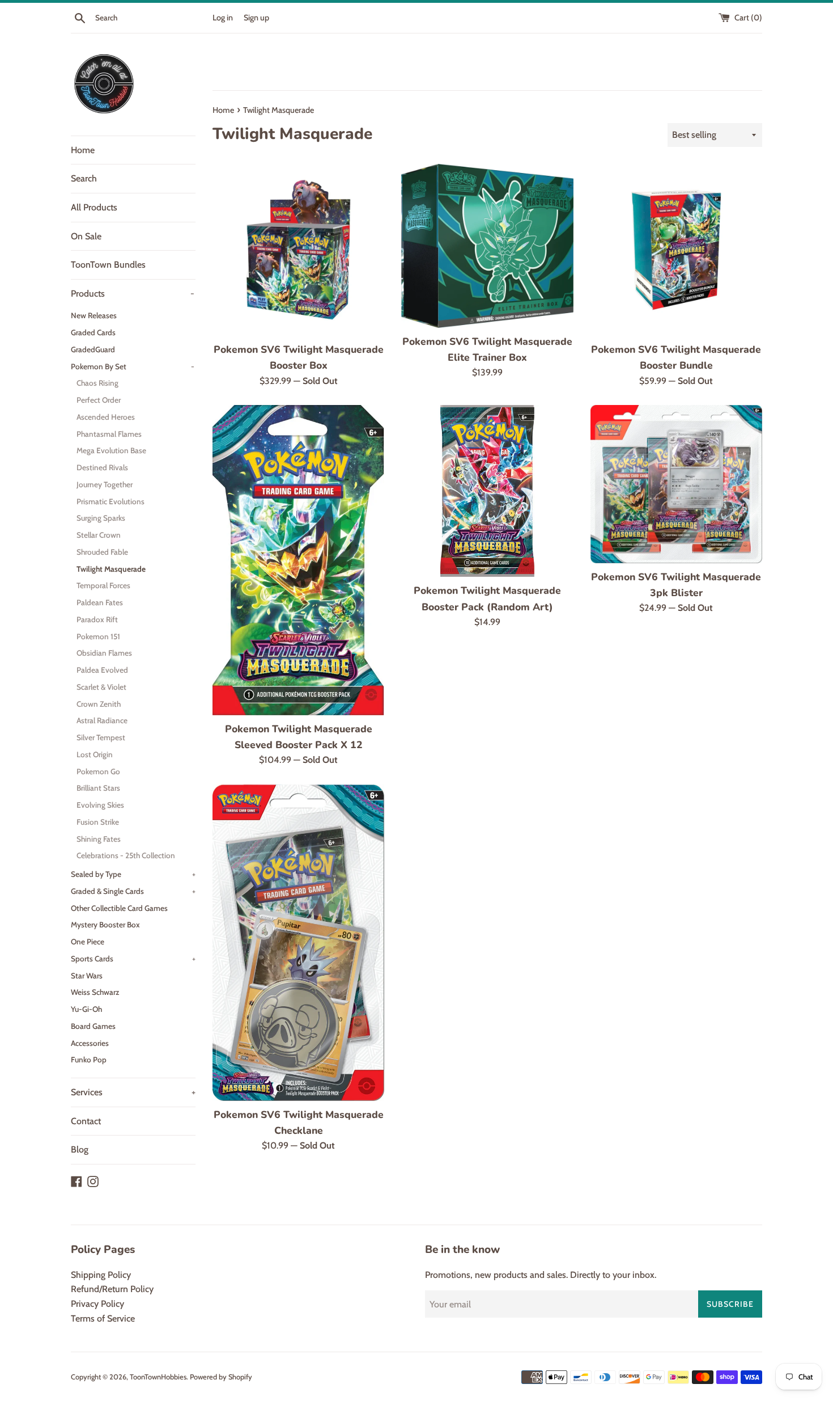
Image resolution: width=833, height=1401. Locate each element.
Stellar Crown (98, 534)
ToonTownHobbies (158, 1377)
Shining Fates (98, 838)
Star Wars (87, 975)
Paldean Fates (99, 602)
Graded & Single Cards (133, 891)
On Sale (86, 236)
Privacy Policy (97, 1303)
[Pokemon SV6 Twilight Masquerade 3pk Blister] (676, 484)
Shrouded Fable (102, 551)
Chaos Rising (97, 382)
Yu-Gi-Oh (86, 1009)
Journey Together (104, 484)
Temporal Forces (103, 585)
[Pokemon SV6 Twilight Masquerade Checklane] (298, 942)
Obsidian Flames (104, 652)
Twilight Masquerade (111, 568)
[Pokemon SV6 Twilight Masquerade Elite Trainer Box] (487, 246)
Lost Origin (94, 754)
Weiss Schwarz (95, 992)
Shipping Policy (101, 1274)
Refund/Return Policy (112, 1289)
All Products (94, 207)
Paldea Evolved (102, 669)
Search (84, 178)
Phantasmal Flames (109, 433)
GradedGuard (93, 349)
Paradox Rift (97, 619)
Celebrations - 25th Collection (125, 855)
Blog (79, 1149)
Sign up (256, 17)
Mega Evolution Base (111, 450)
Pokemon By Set (132, 366)
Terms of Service (103, 1318)
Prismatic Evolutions (110, 501)
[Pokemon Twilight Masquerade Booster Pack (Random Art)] (487, 491)
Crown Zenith (98, 703)
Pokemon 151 (98, 636)
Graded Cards (93, 332)
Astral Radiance (102, 720)
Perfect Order (98, 399)
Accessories (90, 1043)
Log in (222, 17)
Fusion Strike (97, 821)
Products (132, 293)
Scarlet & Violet (101, 686)
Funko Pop (89, 1059)
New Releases (94, 315)
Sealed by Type (133, 874)
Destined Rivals (102, 467)
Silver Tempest (100, 737)
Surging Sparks (100, 517)
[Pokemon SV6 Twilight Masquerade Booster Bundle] (676, 250)
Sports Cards (133, 958)
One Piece (87, 941)
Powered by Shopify (221, 1377)
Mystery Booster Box (105, 924)
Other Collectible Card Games (119, 908)
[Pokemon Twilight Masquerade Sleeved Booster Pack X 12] (298, 560)
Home (83, 150)
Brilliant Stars (98, 787)
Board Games (93, 1026)
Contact (86, 1121)
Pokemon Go (98, 771)
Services (133, 1092)
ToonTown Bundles (108, 264)
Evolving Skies (100, 804)
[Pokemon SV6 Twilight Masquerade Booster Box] (298, 250)
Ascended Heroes (105, 416)
